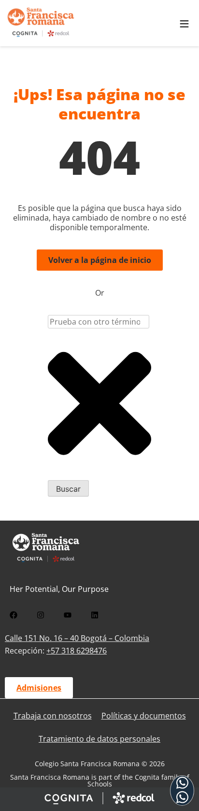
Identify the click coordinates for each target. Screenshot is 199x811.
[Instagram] (40, 615)
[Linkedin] (95, 615)
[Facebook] (13, 615)
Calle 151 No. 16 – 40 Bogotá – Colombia (77, 638)
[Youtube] (67, 615)
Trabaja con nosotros (53, 715)
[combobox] (98, 321)
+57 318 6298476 (76, 650)
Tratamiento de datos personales (99, 738)
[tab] (182, 790)
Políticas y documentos (143, 715)
